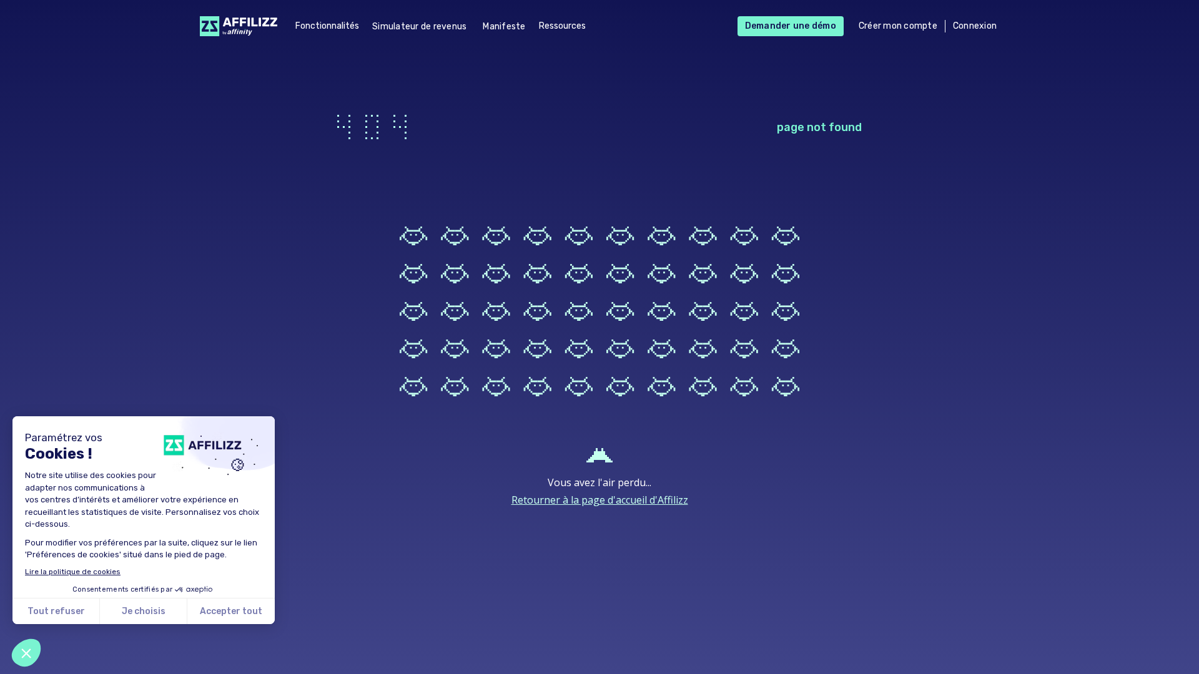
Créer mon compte (898, 26)
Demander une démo (790, 26)
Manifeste (504, 26)
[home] (235, 26)
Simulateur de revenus (419, 26)
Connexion (975, 26)
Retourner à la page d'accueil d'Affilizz (599, 500)
